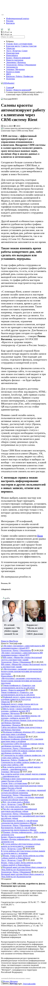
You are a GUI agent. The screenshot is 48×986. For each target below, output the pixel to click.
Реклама (9, 21)
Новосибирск (12, 55)
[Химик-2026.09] (7, 83)
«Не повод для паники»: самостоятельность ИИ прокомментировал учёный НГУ (22, 654)
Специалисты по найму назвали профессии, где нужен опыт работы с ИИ (22, 763)
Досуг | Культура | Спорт (17, 51)
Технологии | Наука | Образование (21, 65)
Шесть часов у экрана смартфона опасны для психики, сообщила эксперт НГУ (20, 717)
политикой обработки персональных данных (15, 978)
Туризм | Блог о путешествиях (19, 44)
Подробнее (13, 983)
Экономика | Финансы (16, 62)
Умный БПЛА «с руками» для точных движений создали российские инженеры (22, 798)
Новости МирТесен (9, 641)
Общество (10, 48)
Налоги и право (13, 72)
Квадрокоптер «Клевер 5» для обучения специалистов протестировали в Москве (18, 829)
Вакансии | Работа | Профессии (19, 76)
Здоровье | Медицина (15, 69)
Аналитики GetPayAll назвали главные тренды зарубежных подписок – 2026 (21, 752)
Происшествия (12, 53)
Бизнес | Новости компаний (18, 58)
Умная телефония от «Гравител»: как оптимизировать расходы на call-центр (18, 693)
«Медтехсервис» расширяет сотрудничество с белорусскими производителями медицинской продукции (21, 680)
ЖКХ (8, 74)
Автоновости (12, 67)
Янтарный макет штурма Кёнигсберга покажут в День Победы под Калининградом (22, 875)
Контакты (10, 23)
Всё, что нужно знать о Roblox (14, 807)
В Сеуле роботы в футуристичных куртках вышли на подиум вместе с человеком (23, 852)
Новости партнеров (14, 60)
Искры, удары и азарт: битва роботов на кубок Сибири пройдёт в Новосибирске (21, 864)
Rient (40, 535)
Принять (5, 983)
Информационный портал (17, 18)
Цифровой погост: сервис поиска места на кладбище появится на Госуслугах (19, 705)
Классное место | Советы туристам (21, 46)
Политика (10, 79)
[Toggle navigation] (3, 14)
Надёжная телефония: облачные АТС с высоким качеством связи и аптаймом (22, 740)
